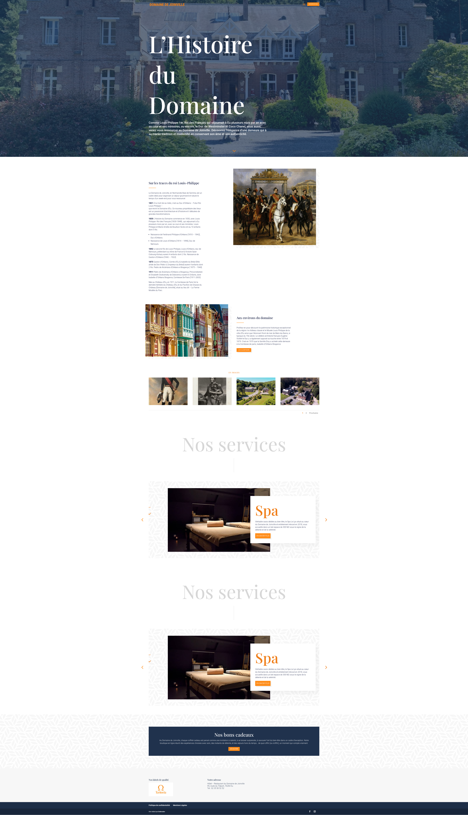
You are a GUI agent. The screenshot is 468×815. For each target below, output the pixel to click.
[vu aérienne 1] (256, 404)
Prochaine (313, 413)
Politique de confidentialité (159, 805)
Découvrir (234, 749)
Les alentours (243, 350)
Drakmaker (161, 811)
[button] (142, 519)
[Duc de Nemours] (168, 404)
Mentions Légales (180, 805)
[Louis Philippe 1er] (212, 404)
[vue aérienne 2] (300, 404)
